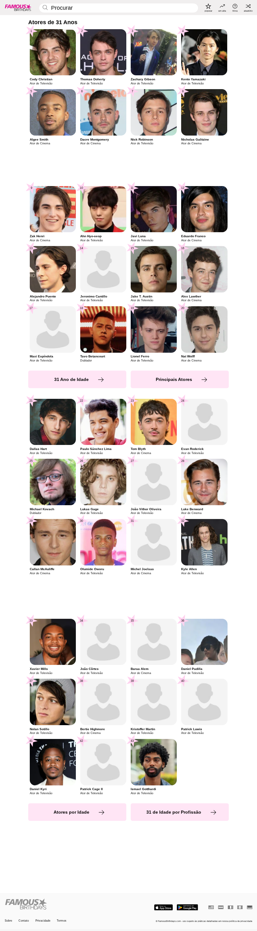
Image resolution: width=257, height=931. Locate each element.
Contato (23, 920)
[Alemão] (249, 907)
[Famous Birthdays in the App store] (163, 907)
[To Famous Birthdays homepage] (18, 8)
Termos (61, 920)
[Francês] (230, 907)
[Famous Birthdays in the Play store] (187, 907)
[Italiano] (240, 907)
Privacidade (42, 920)
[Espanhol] (220, 907)
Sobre (8, 920)
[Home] (65, 904)
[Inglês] (211, 907)
